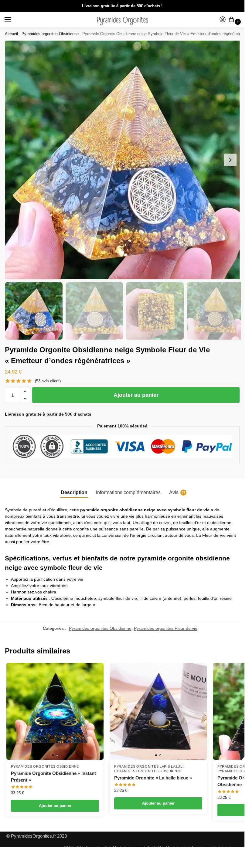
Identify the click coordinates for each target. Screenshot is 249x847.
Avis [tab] (177, 492)
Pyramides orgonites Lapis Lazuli (148, 766)
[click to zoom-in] (124, 160)
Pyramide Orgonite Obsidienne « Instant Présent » (53, 777)
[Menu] (14, 19)
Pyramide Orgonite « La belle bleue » (153, 777)
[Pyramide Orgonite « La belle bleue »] (158, 711)
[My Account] (222, 20)
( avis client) (48, 381)
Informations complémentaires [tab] (128, 492)
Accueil (11, 34)
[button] (25, 391)
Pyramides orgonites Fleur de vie (165, 628)
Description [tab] (74, 492)
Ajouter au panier (136, 395)
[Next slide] (230, 160)
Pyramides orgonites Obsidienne (50, 34)
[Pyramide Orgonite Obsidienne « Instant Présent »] (55, 711)
